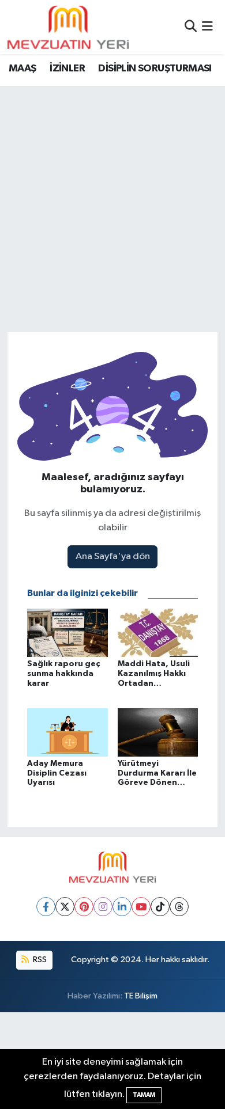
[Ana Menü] (207, 27)
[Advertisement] (112, 204)
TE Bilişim (141, 996)
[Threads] (179, 906)
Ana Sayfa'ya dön (113, 556)
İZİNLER (67, 68)
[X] (64, 906)
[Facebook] (45, 906)
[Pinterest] (83, 906)
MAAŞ (22, 68)
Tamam (144, 1095)
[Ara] (191, 27)
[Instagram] (102, 906)
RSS (39, 959)
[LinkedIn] (122, 906)
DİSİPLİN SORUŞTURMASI (154, 68)
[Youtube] (141, 906)
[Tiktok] (160, 906)
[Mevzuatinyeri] (68, 27)
